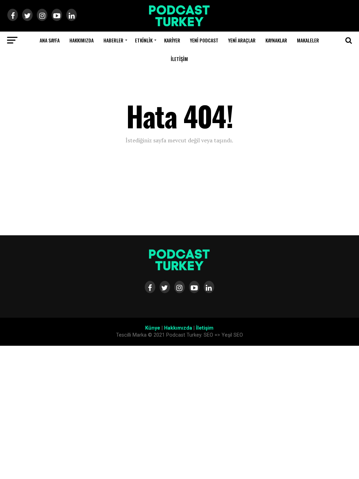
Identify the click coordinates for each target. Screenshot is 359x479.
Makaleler (308, 40)
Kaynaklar (276, 40)
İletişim (179, 58)
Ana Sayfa (50, 40)
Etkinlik (144, 40)
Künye (152, 328)
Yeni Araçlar (242, 40)
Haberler (113, 40)
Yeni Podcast (204, 40)
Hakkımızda (81, 40)
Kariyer (172, 40)
